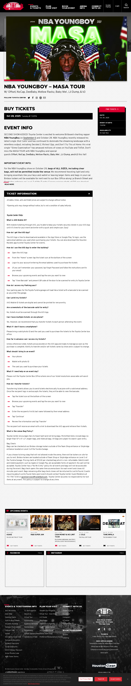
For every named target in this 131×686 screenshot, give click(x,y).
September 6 (29, 138)
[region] (65, 679)
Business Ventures (31, 624)
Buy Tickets (14, 546)
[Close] (127, 679)
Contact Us (67, 624)
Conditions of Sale (30, 637)
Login (117, 6)
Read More (9, 184)
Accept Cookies (116, 679)
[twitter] (29, 97)
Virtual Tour (28, 617)
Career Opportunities (32, 634)
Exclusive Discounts (12, 640)
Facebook (66, 614)
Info (83, 7)
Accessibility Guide (46, 630)
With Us (96, 7)
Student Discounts (12, 643)
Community (28, 620)
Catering (66, 638)
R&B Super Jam (37, 535)
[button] (126, 6)
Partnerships (28, 627)
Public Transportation (47, 627)
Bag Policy (43, 620)
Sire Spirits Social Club (13, 637)
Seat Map (8, 614)
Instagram (66, 617)
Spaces (65, 634)
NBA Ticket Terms (11, 656)
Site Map (26, 669)
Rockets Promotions (12, 627)
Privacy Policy (52, 669)
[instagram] (36, 97)
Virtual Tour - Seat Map (48, 614)
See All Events (10, 611)
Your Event (68, 7)
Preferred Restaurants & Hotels (51, 637)
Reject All (101, 679)
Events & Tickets (14, 606)
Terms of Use (42, 669)
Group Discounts (11, 647)
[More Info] (17, 523)
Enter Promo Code (12, 653)
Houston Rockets (11, 624)
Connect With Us (72, 606)
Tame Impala (108, 535)
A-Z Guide (43, 617)
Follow (40, 553)
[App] (40, 97)
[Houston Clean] (104, 665)
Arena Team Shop (46, 634)
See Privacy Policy (34, 684)
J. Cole (82, 535)
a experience (15, 672)
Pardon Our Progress (47, 611)
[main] (65, 303)
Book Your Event (72, 630)
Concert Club (10, 630)
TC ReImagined (30, 611)
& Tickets (35, 7)
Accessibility (34, 669)
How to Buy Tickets (12, 620)
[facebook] (32, 97)
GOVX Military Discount (13, 650)
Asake (9, 535)
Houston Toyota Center (13, 6)
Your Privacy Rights (86, 679)
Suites (7, 634)
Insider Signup (108, 6)
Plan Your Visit (48, 606)
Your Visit (51, 7)
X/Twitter (66, 620)
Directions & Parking (47, 624)
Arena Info (30, 606)
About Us (27, 614)
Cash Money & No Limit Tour (65, 536)
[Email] (44, 97)
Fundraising (28, 630)
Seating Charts (10, 617)
